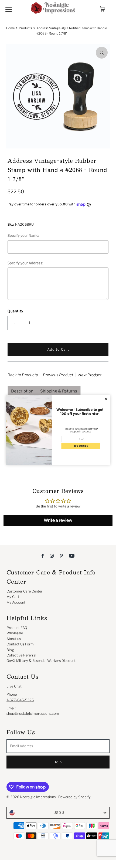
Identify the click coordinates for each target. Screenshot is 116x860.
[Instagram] (52, 555)
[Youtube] (71, 555)
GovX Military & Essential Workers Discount (41, 661)
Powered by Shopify (74, 797)
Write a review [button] (58, 520)
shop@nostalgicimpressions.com (32, 714)
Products (25, 28)
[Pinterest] (61, 555)
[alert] (58, 430)
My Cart (12, 597)
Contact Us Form (20, 644)
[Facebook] (43, 555)
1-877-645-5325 (20, 700)
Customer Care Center (24, 591)
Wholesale (14, 633)
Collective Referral (21, 655)
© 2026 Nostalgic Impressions (31, 797)
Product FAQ (16, 628)
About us (13, 639)
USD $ (59, 813)
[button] (80, 446)
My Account (15, 602)
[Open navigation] (8, 8)
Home (10, 28)
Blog (10, 650)
